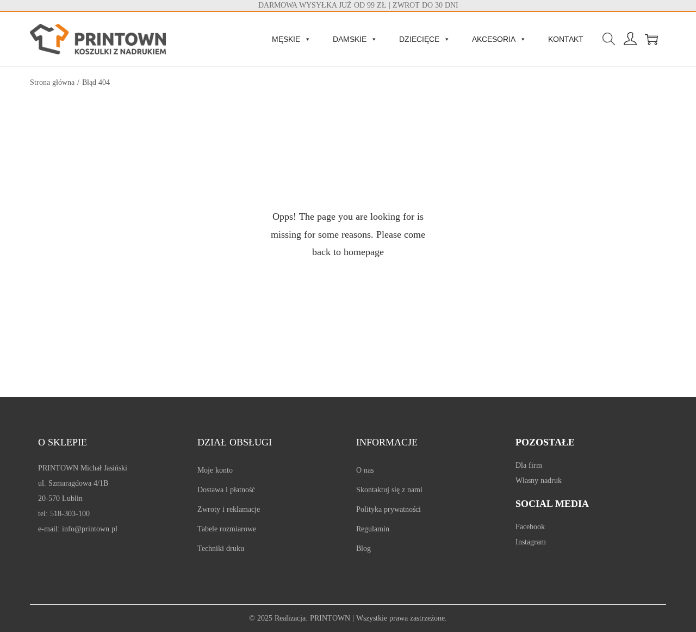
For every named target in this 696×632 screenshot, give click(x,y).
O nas (365, 470)
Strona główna (52, 82)
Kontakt (565, 39)
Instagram (530, 542)
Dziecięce (419, 39)
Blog (363, 548)
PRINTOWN (330, 618)
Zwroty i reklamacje (228, 509)
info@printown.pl (89, 529)
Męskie (286, 39)
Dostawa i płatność (226, 490)
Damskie (349, 39)
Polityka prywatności (388, 509)
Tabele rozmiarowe (226, 529)
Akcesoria (493, 39)
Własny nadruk (538, 480)
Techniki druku (220, 548)
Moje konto (215, 470)
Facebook (530, 527)
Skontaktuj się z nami (389, 490)
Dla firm (528, 465)
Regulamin (372, 529)
